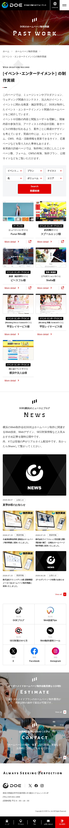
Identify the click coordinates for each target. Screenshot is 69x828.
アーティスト (18, 225)
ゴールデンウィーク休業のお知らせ (50, 580)
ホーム (6, 51)
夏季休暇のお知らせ (14, 504)
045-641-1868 (14, 797)
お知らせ (20, 500)
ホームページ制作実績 (26, 51)
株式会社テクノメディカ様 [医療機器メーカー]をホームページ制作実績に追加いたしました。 (18, 583)
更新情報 (20, 535)
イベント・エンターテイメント (51, 225)
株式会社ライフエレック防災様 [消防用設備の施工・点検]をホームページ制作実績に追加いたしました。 (50, 542)
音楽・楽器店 (51, 272)
